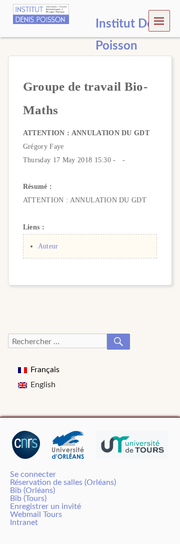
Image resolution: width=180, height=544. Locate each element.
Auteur (48, 246)
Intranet (24, 522)
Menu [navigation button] (159, 21)
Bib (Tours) (28, 498)
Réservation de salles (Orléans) (63, 482)
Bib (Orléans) (32, 490)
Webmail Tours (36, 514)
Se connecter (33, 474)
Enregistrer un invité (45, 506)
